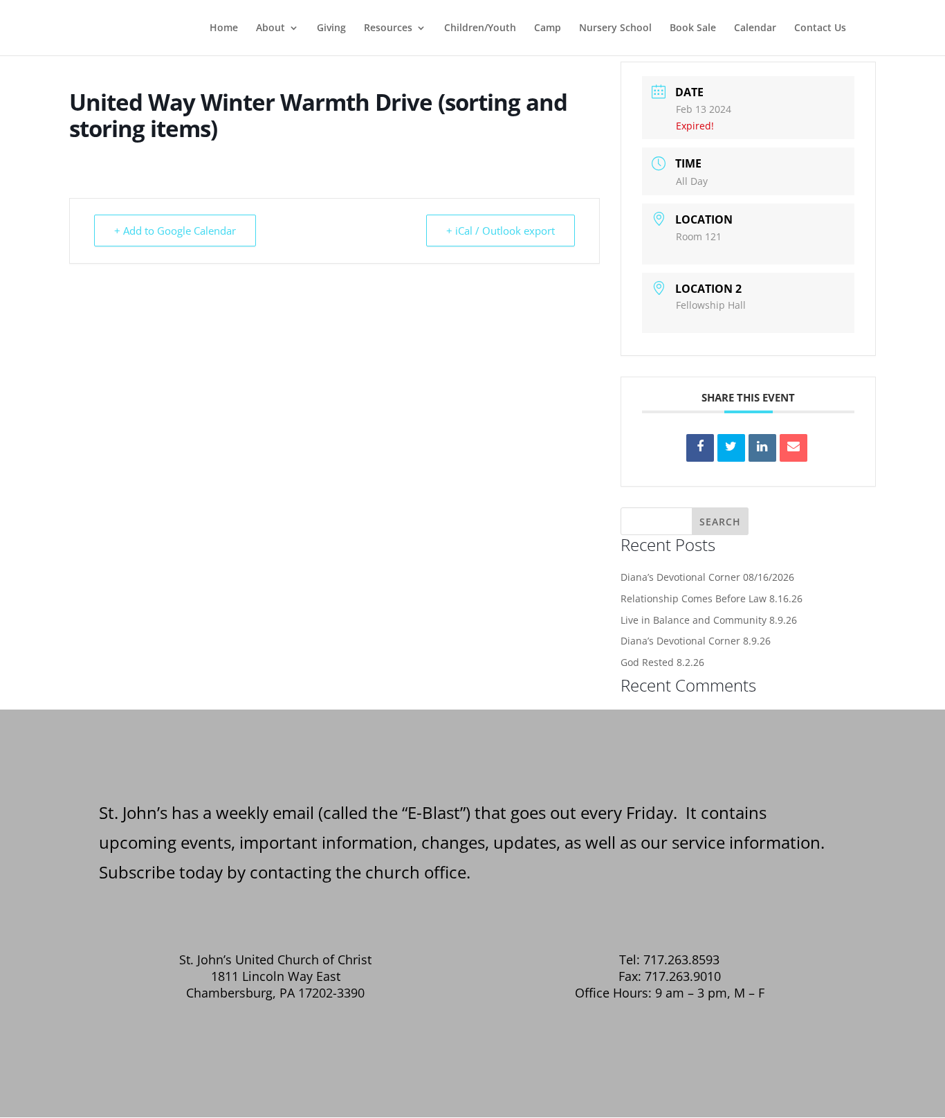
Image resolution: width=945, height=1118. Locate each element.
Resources (388, 28)
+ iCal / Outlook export (500, 230)
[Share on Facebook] (700, 448)
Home (224, 28)
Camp (547, 28)
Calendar (755, 28)
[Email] (793, 448)
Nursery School (615, 28)
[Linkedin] (762, 448)
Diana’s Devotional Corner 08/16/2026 (707, 577)
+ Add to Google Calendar (175, 230)
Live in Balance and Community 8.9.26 (709, 619)
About (270, 28)
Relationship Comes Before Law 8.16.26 (711, 598)
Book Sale (693, 28)
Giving (331, 28)
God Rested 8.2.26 (662, 662)
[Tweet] (731, 448)
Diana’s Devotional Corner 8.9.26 (696, 640)
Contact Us (820, 28)
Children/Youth (480, 28)
